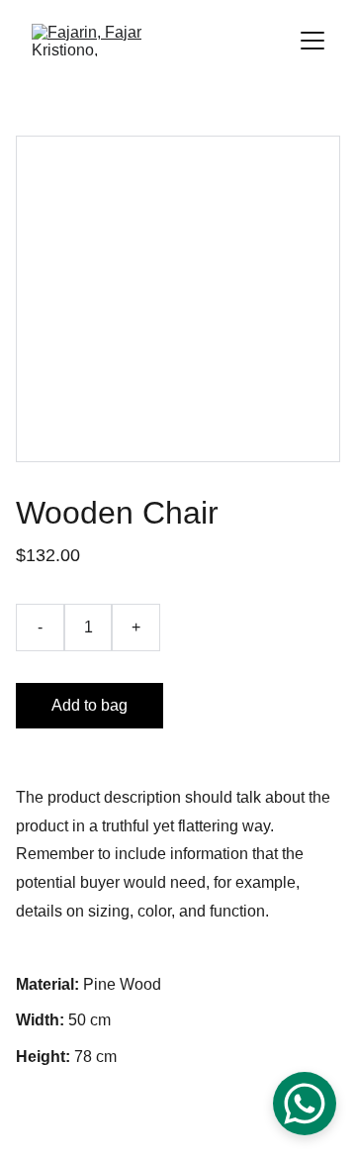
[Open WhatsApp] (304, 1103)
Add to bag (89, 705)
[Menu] (312, 40)
